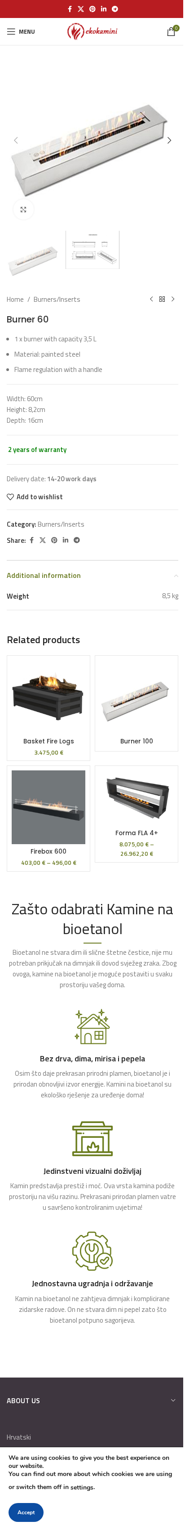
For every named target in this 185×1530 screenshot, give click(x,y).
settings (81, 1487)
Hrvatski (19, 1437)
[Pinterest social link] (92, 9)
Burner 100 (136, 741)
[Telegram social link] (115, 9)
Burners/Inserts (57, 299)
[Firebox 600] (48, 807)
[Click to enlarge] (23, 209)
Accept (26, 1512)
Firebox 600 (48, 851)
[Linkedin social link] (103, 9)
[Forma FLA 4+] (136, 798)
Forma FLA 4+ (136, 833)
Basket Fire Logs (48, 741)
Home (15, 299)
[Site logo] (92, 31)
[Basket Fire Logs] (48, 697)
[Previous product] (151, 299)
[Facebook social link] (69, 9)
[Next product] (172, 299)
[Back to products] (162, 299)
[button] (16, 140)
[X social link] (81, 9)
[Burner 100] (136, 697)
